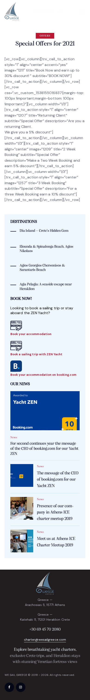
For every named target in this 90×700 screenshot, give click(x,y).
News (13, 437)
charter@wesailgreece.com (45, 639)
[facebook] (9, 687)
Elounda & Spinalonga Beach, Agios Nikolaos (46, 249)
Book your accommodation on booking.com (43, 375)
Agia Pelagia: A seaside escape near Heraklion (46, 287)
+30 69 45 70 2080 (45, 630)
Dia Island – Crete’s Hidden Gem (44, 231)
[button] (82, 11)
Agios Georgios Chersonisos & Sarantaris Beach (42, 268)
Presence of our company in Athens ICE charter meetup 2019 (55, 512)
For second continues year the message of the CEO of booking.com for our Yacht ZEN (44, 449)
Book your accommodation (30, 334)
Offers (45, 35)
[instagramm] (20, 687)
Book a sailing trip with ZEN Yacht (36, 354)
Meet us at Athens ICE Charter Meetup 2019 (56, 542)
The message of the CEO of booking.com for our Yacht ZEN (57, 479)
